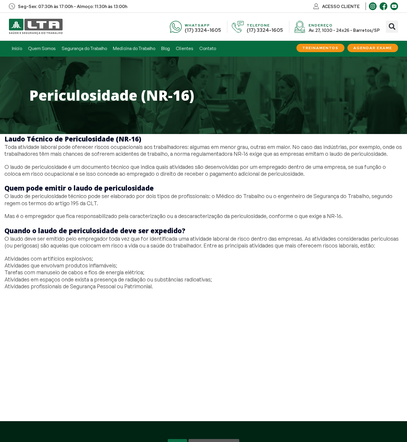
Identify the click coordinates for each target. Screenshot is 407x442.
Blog (165, 48)
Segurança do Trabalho (84, 48)
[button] (392, 27)
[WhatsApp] (176, 27)
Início (17, 48)
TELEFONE (258, 25)
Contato (207, 48)
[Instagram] (373, 6)
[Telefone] (238, 27)
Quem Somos (42, 48)
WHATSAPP (197, 25)
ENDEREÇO (321, 25)
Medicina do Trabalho (134, 48)
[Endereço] (300, 27)
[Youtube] (394, 6)
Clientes (184, 48)
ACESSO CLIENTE (341, 6)
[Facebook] (383, 6)
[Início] (36, 27)
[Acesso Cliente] (316, 6)
